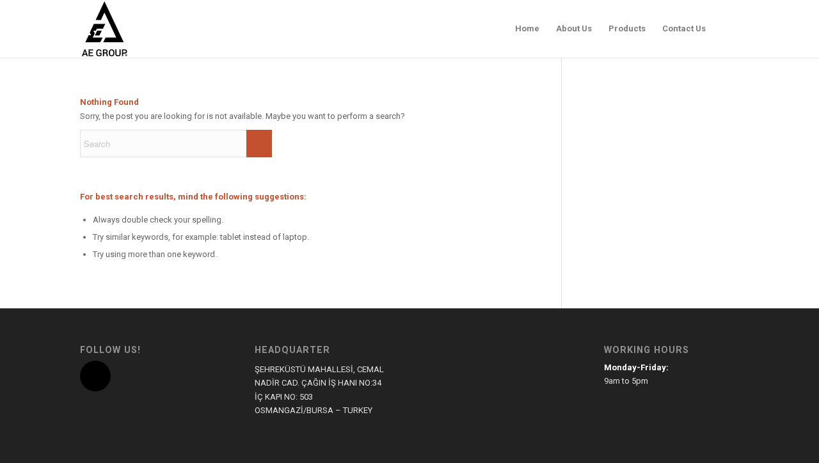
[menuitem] (527, 29)
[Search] (726, 29)
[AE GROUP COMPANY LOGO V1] (104, 29)
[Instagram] (95, 376)
